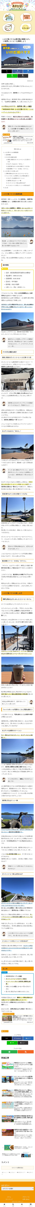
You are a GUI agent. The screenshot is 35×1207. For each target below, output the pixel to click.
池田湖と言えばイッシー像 (14, 180)
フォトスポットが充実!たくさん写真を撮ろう (17, 175)
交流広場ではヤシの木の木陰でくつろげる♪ (18, 166)
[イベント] (8, 27)
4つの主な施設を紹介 (11, 157)
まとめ (6, 187)
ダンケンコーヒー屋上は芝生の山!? (16, 183)
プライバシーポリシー (17, 1201)
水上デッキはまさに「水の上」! (15, 164)
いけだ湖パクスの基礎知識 (11, 152)
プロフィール (26, 1197)
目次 (15, 149)
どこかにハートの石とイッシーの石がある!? (18, 185)
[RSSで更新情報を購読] (26, 1051)
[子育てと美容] (26, 27)
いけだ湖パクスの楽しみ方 (11, 171)
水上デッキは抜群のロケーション (16, 178)
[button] (23, 76)
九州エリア (5, 1031)
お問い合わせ (26, 1199)
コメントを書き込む (17, 1167)
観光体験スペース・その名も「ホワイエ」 (18, 168)
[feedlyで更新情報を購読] (9, 1051)
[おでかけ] (8, 17)
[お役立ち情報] (26, 17)
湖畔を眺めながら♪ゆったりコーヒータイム (17, 173)
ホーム (9, 1197)
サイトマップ (9, 1199)
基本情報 (8, 154)
